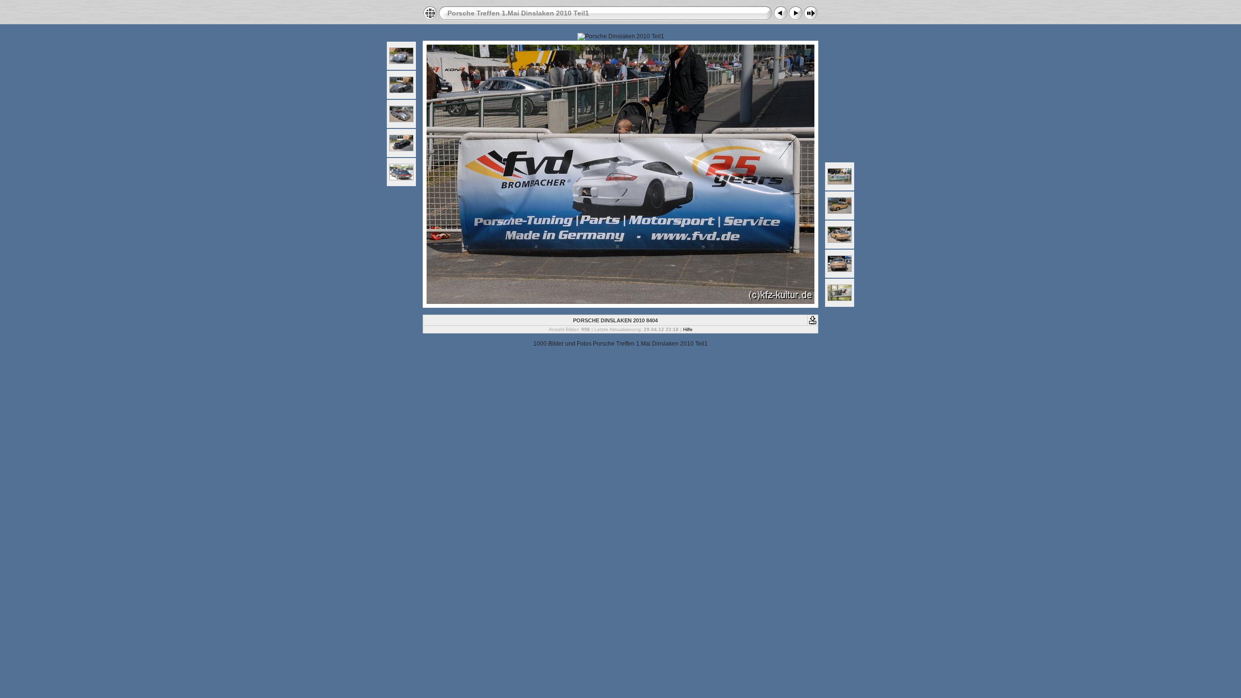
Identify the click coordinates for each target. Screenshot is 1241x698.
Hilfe (688, 329)
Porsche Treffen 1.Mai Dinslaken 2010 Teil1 (518, 13)
